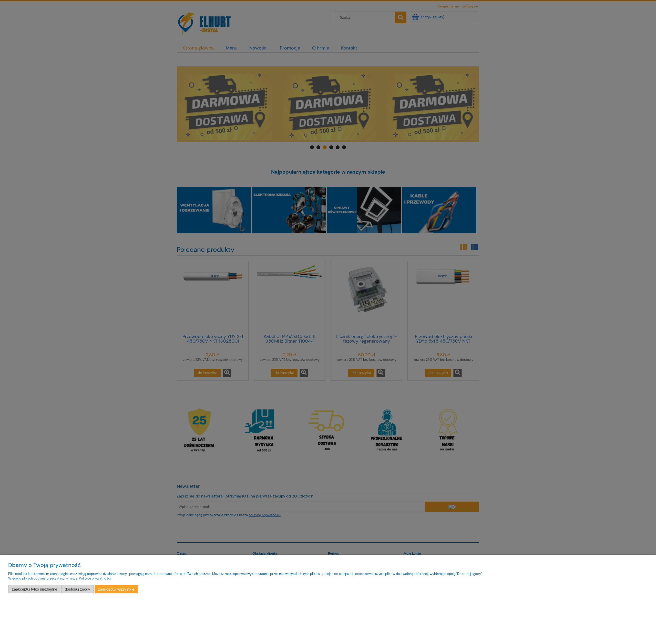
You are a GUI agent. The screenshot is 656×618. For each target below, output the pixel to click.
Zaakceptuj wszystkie (116, 589)
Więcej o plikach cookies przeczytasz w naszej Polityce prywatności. (59, 578)
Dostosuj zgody (77, 589)
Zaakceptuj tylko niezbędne (34, 589)
